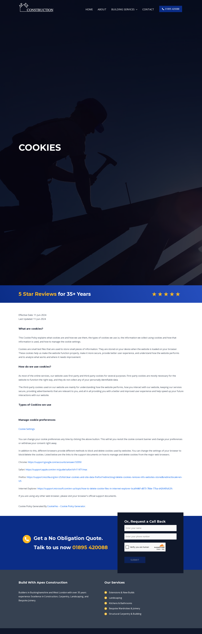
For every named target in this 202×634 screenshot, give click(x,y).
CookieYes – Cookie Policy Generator (66, 506)
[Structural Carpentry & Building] (122, 614)
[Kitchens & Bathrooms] (118, 603)
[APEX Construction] (36, 7)
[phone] (27, 539)
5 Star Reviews (38, 294)
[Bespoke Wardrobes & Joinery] (122, 608)
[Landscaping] (113, 598)
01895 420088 (90, 547)
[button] (136, 9)
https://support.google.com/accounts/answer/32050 (54, 462)
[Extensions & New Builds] (119, 593)
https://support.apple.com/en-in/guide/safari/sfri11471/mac (56, 469)
